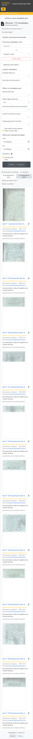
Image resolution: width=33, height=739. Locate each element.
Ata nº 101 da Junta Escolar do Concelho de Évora (14, 387)
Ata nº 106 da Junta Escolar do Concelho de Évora (14, 659)
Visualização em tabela (24, 176)
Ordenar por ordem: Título (9, 180)
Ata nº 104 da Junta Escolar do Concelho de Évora (14, 550)
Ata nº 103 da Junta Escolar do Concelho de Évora (14, 496)
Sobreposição (8, 157)
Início (4, 138)
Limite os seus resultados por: (16, 18)
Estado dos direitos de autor (11, 114)
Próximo (20, 736)
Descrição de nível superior (11, 80)
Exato (6, 160)
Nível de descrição (8, 92)
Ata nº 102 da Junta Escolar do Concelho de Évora (14, 441)
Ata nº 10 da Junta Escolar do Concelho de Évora (14, 278)
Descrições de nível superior (13, 128)
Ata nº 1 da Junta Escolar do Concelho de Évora (14, 224)
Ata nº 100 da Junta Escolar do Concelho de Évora (14, 333)
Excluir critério (16, 59)
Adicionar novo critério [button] (11, 65)
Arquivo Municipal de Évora (17, 231)
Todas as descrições (10, 131)
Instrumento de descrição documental (14, 106)
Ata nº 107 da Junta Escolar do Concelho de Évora (14, 713)
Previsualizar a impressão (10, 172)
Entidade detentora (8, 73)
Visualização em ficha (9, 176)
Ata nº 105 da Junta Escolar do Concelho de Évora (14, 604)
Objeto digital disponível (10, 99)
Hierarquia (25, 172)
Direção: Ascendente (8, 184)
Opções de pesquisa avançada (14, 37)
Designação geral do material (11, 121)
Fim (3, 146)
